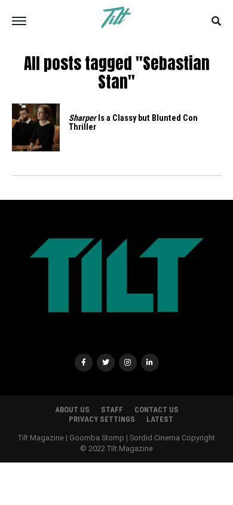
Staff (112, 409)
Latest (159, 419)
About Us (72, 409)
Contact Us (156, 409)
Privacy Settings (102, 419)
